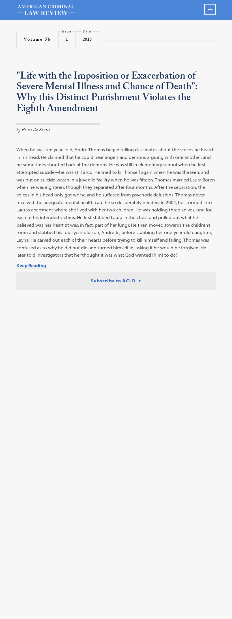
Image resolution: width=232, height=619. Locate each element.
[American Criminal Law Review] (116, 10)
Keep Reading (31, 265)
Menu (210, 9)
